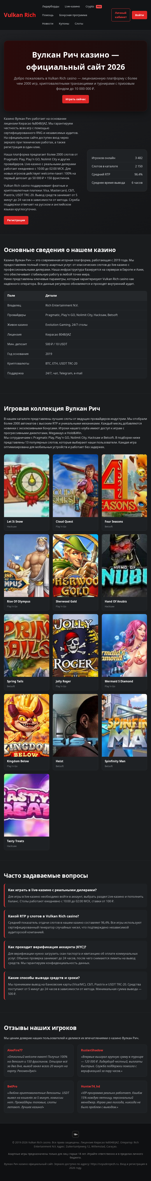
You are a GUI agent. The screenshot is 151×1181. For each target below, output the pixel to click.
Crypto (93, 6)
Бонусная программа (73, 15)
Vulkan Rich (20, 15)
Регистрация (16, 220)
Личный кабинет (121, 15)
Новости (47, 23)
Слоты (79, 23)
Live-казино (72, 6)
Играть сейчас (76, 99)
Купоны (64, 23)
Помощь (48, 15)
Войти (139, 15)
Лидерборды (50, 6)
